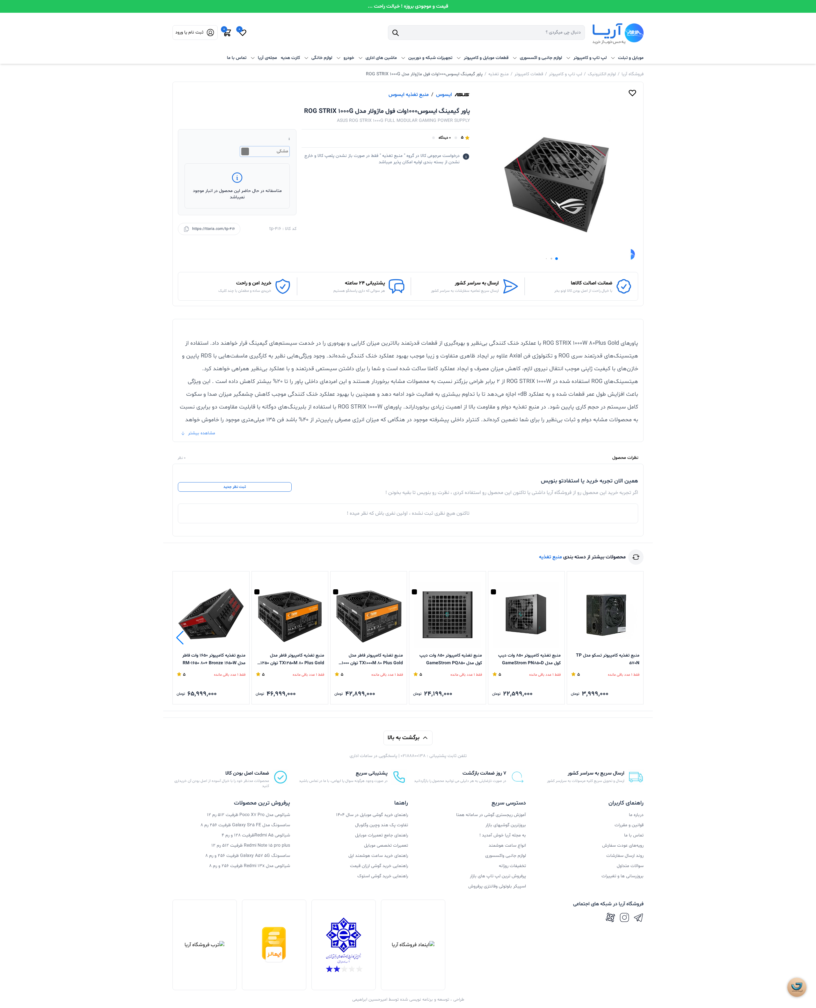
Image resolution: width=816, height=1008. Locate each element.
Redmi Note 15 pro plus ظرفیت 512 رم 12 (250, 845)
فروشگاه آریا (633, 74)
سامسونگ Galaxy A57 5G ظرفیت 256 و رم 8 (247, 856)
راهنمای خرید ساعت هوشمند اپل (378, 856)
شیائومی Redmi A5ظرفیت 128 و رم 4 (256, 835)
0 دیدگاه (445, 137)
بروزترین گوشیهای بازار (505, 825)
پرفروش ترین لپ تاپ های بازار (498, 876)
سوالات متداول (630, 866)
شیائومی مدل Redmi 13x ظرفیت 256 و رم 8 (249, 866)
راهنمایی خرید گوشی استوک (382, 876)
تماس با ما (236, 58)
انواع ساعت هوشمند (507, 845)
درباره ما (636, 815)
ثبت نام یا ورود (189, 32)
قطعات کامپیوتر (528, 74)
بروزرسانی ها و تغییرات (622, 876)
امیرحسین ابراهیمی (369, 1000)
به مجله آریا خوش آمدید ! (502, 835)
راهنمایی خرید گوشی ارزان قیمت (379, 866)
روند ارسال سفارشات (625, 856)
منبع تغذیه (498, 74)
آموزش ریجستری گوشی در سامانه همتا (491, 815)
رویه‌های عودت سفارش (623, 845)
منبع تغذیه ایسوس (409, 94)
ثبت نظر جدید (234, 486)
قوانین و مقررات (629, 825)
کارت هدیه (290, 58)
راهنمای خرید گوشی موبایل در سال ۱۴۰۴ (372, 815)
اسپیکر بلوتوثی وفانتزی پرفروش (497, 886)
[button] (556, 258)
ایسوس (444, 94)
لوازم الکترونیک (602, 74)
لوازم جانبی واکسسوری (505, 856)
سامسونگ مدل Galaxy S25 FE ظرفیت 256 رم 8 (245, 825)
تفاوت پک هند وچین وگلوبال (381, 825)
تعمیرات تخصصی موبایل (386, 845)
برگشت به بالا (403, 738)
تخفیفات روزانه (512, 866)
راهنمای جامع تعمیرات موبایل (381, 835)
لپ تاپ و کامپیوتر (565, 74)
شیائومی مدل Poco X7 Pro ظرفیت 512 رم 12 (248, 815)
